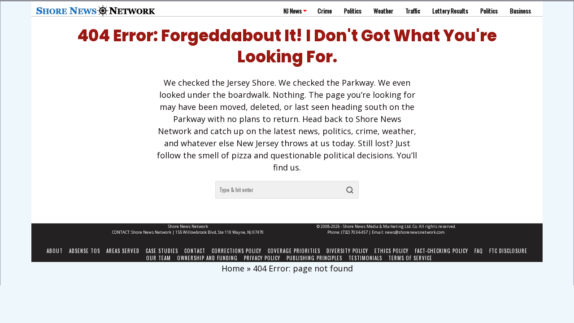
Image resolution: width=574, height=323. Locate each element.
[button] (350, 190)
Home (233, 268)
